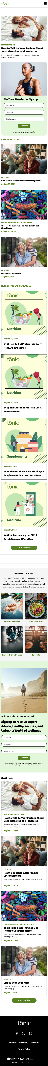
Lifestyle (5, 177)
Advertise (23, 1042)
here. (34, 132)
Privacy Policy (24, 1049)
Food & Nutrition (8, 223)
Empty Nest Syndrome (11, 273)
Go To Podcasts (24, 548)
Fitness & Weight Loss (12, 655)
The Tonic (5, 3)
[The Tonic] (24, 1022)
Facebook (17, 1033)
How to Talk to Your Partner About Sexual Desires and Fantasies (22, 50)
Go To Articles (24, 1000)
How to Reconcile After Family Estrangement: (21, 181)
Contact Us (34, 1042)
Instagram (30, 1033)
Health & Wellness (24, 223)
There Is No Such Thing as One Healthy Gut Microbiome (21, 929)
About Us (13, 1042)
